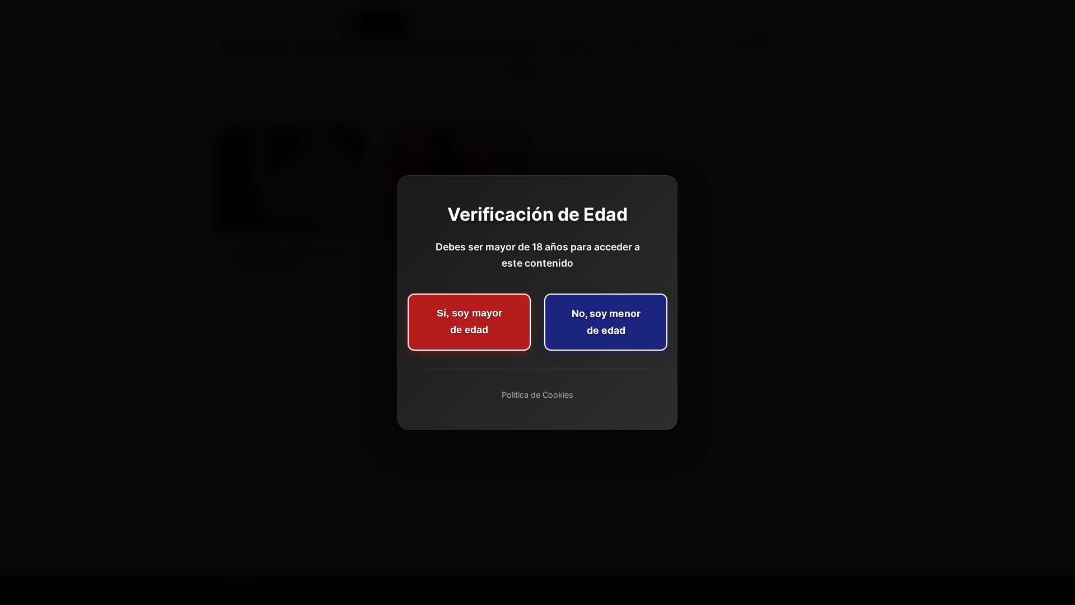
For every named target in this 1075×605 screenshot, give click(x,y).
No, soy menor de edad (606, 322)
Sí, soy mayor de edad (469, 322)
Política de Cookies (537, 394)
